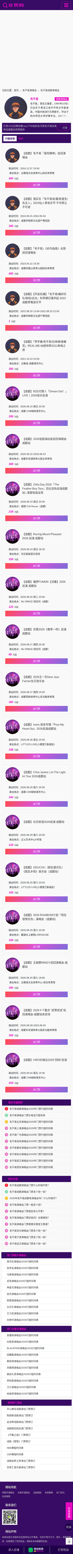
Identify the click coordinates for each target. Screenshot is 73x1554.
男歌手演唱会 (8, 1493)
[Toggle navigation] (66, 5)
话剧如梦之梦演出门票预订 (21, 1460)
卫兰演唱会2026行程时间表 (21, 1387)
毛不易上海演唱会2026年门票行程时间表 (31, 1128)
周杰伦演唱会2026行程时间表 (22, 1261)
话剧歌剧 (37, 1493)
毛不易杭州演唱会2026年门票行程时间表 (31, 1154)
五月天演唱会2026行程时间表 (22, 1307)
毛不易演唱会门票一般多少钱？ (26, 1204)
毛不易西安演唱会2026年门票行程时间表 (31, 1167)
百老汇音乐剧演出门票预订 (21, 1467)
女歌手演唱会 (24, 1493)
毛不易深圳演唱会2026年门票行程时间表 (31, 1141)
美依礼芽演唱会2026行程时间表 (24, 1374)
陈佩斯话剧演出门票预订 (20, 1415)
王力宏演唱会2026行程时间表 (22, 1313)
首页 (16, 90)
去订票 (36, 185)
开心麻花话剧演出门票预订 (21, 1409)
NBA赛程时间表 (15, 1447)
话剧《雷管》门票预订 (19, 1441)
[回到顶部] (69, 1541)
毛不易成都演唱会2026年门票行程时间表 (31, 1108)
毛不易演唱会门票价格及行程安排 (27, 1115)
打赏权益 (63, 1549)
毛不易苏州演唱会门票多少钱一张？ (29, 1230)
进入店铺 (13, 1549)
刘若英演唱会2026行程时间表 (22, 1341)
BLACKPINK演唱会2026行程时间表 (25, 1348)
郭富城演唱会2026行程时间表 (22, 1300)
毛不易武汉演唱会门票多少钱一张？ (29, 1243)
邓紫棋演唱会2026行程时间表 (22, 1367)
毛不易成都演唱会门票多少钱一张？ (29, 1191)
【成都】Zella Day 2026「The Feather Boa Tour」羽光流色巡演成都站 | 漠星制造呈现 (45, 488)
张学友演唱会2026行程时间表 (22, 1268)
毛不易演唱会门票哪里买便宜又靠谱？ (30, 1224)
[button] (37, 1549)
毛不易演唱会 (29, 90)
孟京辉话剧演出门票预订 (20, 1422)
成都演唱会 (62, 99)
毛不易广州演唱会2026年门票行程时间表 (31, 1134)
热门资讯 (60, 1493)
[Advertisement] (36, 48)
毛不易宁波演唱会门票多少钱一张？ (29, 1237)
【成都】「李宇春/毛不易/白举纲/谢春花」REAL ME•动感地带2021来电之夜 (44, 345)
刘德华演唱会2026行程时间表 (22, 1320)
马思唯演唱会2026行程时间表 (22, 1274)
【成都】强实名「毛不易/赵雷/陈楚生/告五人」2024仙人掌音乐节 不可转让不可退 (45, 203)
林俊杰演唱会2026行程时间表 (22, 1287)
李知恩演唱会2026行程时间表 (22, 1380)
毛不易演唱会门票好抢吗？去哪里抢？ (30, 1217)
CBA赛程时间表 (15, 1454)
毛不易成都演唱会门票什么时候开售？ (30, 1185)
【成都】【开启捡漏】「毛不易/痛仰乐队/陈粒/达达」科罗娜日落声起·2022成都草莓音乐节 (44, 298)
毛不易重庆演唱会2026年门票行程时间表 (31, 1147)
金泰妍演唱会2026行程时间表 (22, 1393)
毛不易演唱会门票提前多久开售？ (27, 1211)
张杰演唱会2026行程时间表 (21, 1294)
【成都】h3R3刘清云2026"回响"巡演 (44, 1059)
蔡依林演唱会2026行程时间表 (22, 1361)
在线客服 (6, 1496)
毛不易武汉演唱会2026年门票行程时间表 (31, 1160)
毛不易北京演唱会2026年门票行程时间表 (31, 1121)
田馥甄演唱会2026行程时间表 (22, 1354)
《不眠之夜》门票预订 (19, 1435)
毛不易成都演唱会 (49, 90)
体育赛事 (49, 1493)
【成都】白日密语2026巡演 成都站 (43, 821)
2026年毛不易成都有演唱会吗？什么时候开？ (34, 1198)
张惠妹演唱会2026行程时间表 (22, 1335)
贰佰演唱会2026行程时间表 (21, 1281)
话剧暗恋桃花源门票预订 (20, 1428)
